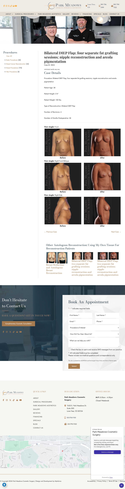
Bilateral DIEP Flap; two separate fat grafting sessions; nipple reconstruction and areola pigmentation (82, 267)
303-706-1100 (104, 6)
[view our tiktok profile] (11, 6)
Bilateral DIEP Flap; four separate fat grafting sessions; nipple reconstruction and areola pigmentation (81, 57)
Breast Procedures (12, 68)
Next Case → (116, 232)
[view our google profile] (13, 6)
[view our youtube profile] (16, 6)
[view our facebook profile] (4, 6)
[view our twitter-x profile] (9, 6)
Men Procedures (11, 72)
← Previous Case (50, 232)
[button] (12, 14)
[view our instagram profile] (6, 6)
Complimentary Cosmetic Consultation (18, 324)
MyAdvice (58, 481)
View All (9, 56)
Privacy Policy (99, 361)
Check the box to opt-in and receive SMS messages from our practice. (96, 349)
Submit (74, 366)
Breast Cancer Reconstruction (15, 64)
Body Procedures (11, 60)
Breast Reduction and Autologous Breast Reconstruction (55, 269)
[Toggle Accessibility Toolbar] (4, 484)
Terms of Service (109, 361)
